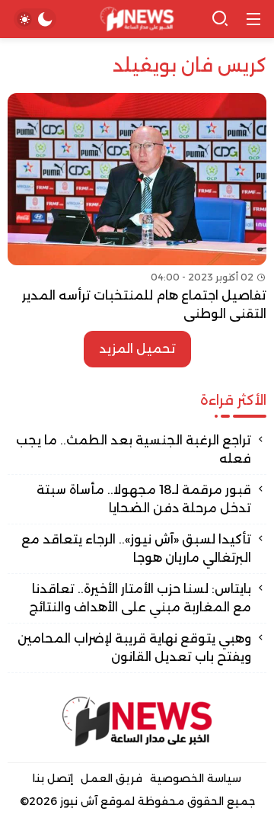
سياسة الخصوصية (195, 778)
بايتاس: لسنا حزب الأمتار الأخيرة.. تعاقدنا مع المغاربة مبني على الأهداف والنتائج (140, 598)
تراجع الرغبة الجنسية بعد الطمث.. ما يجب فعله (133, 449)
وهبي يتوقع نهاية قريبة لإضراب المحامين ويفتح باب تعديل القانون (134, 647)
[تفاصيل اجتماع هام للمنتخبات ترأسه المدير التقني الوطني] (137, 208)
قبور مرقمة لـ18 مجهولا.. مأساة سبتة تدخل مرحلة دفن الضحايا (144, 499)
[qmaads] (137, 721)
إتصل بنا (53, 778)
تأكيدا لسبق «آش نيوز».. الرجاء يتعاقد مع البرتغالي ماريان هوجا (136, 548)
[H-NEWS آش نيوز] (137, 19)
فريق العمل (111, 778)
